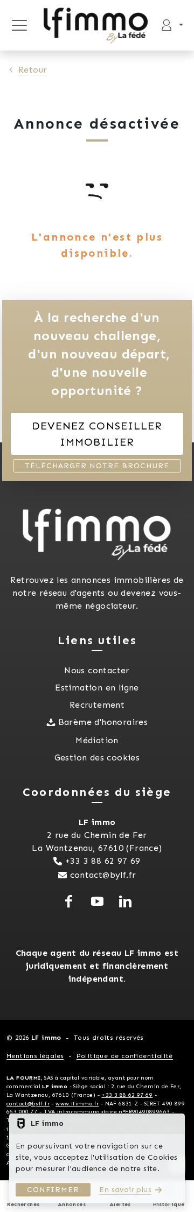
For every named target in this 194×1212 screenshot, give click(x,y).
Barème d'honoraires (103, 722)
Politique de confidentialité (125, 1056)
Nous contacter (97, 670)
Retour (32, 70)
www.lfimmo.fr (77, 1103)
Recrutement (97, 705)
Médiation (97, 740)
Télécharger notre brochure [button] (97, 465)
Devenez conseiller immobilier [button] (97, 433)
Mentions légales (35, 1056)
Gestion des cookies (97, 757)
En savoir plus (125, 1189)
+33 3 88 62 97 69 (103, 861)
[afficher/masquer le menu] (19, 25)
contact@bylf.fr (103, 875)
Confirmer (53, 1189)
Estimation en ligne (97, 687)
